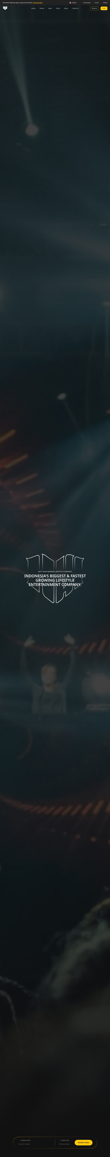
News (50, 8)
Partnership (86, 3)
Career (97, 3)
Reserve (94, 8)
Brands (42, 8)
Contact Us (75, 8)
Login (104, 8)
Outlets (105, 3)
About (66, 8)
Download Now (37, 3)
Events (33, 8)
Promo (58, 8)
